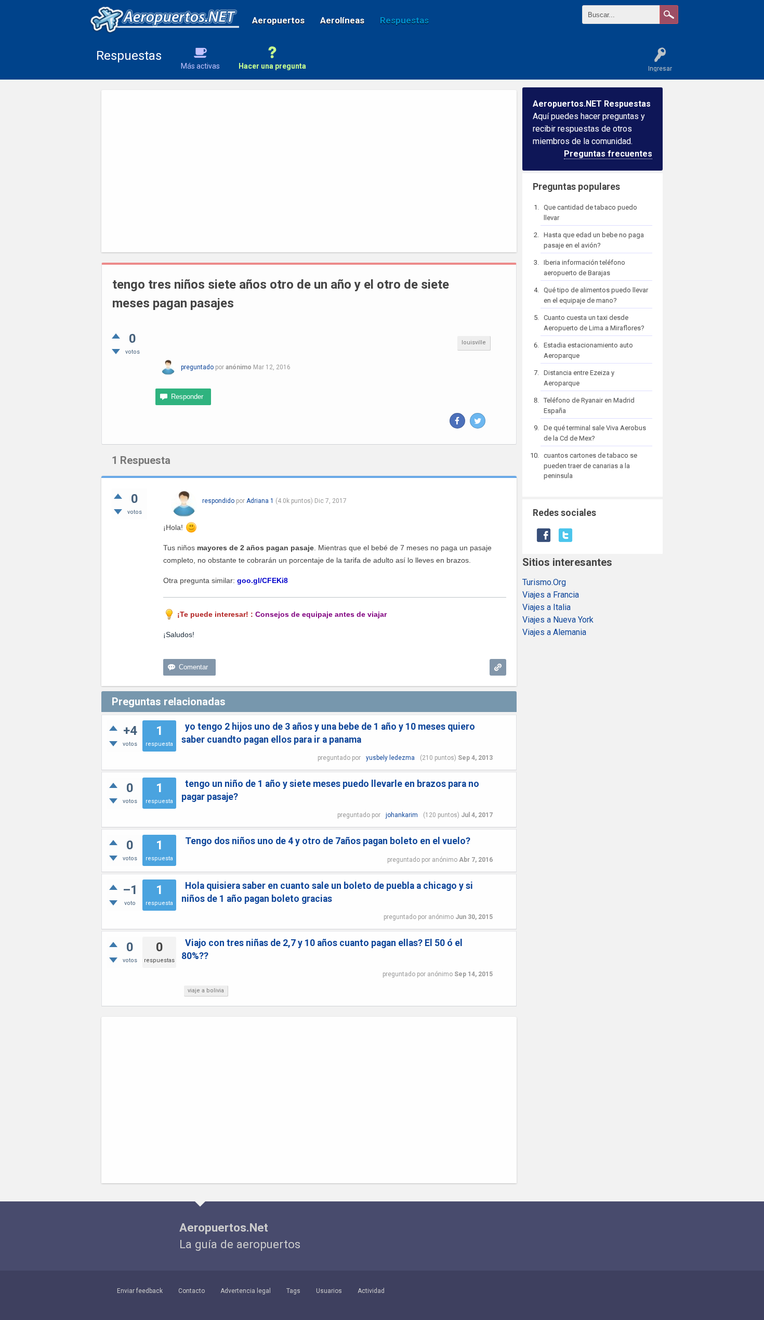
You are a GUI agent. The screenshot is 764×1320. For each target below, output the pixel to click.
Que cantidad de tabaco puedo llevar (590, 212)
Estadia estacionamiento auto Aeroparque (588, 350)
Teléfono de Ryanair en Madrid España (589, 405)
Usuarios (329, 1291)
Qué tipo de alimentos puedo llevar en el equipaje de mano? (596, 295)
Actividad (371, 1291)
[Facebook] (457, 421)
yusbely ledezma (390, 757)
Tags (293, 1291)
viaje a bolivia (206, 990)
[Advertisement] (309, 171)
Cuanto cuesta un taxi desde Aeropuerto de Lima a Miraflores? (594, 323)
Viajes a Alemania (554, 632)
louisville (474, 342)
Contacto (191, 1291)
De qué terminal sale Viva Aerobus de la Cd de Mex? (595, 433)
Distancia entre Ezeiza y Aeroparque (579, 378)
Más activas (200, 66)
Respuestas (404, 20)
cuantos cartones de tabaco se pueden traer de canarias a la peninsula (590, 465)
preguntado (197, 367)
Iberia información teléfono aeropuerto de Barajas (584, 267)
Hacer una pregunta (272, 66)
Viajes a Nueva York (558, 620)
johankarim (402, 815)
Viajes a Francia (550, 595)
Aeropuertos (278, 20)
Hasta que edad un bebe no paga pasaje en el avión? (594, 240)
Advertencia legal (245, 1291)
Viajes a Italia (546, 607)
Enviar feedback (140, 1291)
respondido (218, 500)
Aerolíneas (342, 20)
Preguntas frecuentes (608, 154)
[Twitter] (477, 421)
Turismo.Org (544, 582)
